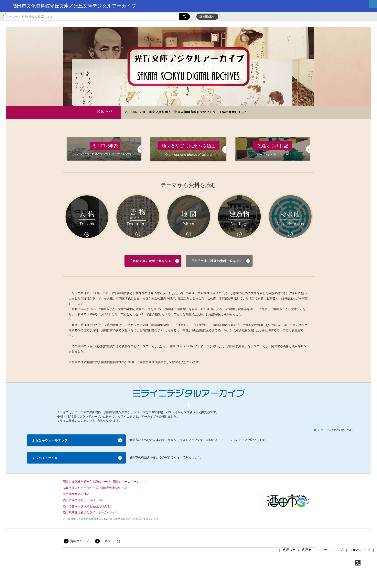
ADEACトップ (360, 550)
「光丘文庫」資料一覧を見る (150, 261)
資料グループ (79, 541)
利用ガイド (310, 550)
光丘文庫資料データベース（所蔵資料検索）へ (94, 487)
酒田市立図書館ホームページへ (83, 500)
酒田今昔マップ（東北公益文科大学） (88, 506)
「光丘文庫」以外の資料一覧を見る (217, 261)
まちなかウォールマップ (50, 440)
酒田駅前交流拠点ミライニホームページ (89, 512)
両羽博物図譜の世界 (76, 494)
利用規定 (289, 550)
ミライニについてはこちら (335, 429)
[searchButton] (184, 17)
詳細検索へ (207, 16)
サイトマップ (333, 550)
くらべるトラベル (45, 457)
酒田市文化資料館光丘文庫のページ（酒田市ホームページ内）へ (105, 481)
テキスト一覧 (110, 541)
